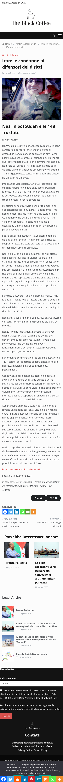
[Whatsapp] (22, 511)
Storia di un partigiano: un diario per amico (15, 524)
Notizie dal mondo (11, 55)
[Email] (27, 511)
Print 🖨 (38, 498)
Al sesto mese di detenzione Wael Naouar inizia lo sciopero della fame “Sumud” (36, 639)
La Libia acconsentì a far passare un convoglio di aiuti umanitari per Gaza (36, 625)
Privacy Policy (25, 750)
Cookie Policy (40, 750)
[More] (33, 511)
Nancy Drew (10, 73)
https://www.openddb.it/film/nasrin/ (22, 469)
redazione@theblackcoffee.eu (38, 746)
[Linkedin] (16, 511)
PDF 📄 (53, 498)
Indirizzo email (8, 678)
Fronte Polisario (16, 563)
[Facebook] (5, 511)
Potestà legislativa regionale (31, 653)
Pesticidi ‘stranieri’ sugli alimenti (49, 524)
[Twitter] (10, 511)
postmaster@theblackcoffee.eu (37, 742)
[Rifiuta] (59, 771)
